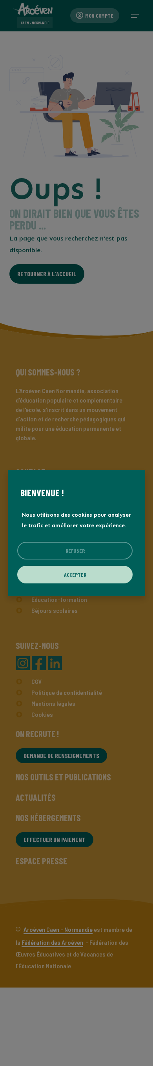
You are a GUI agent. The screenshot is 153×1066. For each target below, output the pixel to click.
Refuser (75, 550)
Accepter (75, 574)
